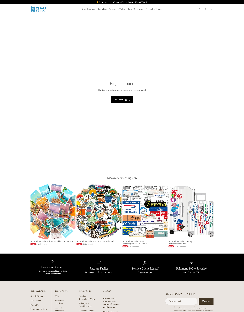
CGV (188, 310)
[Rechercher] (200, 9)
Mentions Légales (86, 311)
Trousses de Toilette (38, 309)
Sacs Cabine (35, 301)
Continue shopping (122, 100)
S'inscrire (206, 301)
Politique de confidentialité (205, 310)
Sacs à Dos (34, 305)
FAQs (57, 296)
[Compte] (205, 9)
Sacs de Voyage (36, 296)
